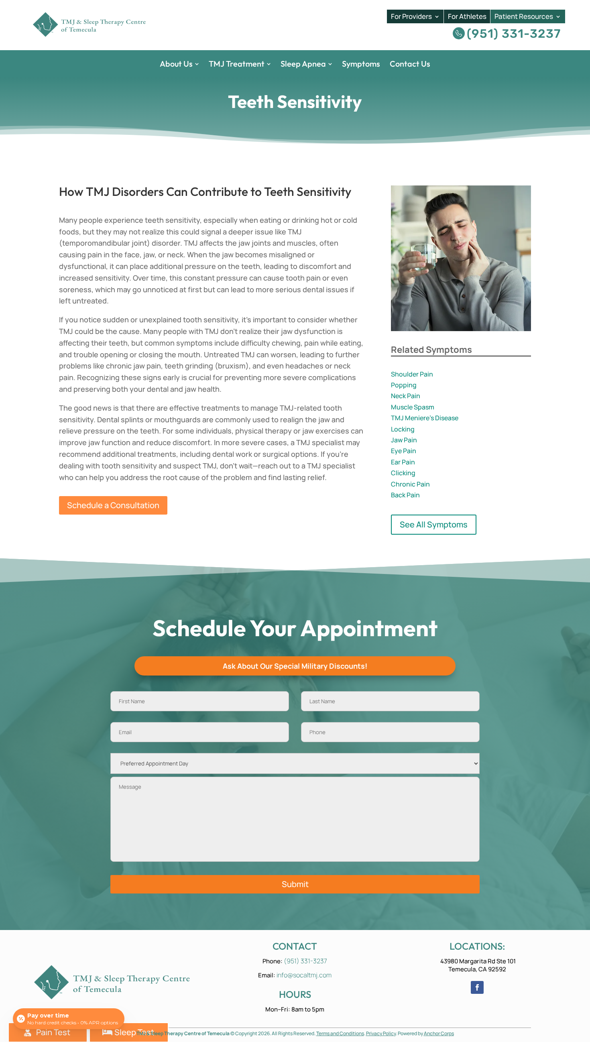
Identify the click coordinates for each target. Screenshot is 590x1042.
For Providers (411, 16)
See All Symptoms (434, 524)
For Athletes (467, 16)
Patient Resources (523, 16)
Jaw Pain (404, 440)
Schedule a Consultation (113, 505)
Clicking (403, 472)
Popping (404, 385)
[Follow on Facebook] (477, 987)
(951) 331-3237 (514, 33)
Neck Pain (405, 395)
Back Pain (405, 494)
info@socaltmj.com (304, 975)
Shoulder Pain (412, 374)
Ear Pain (403, 462)
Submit (295, 884)
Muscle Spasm (412, 407)
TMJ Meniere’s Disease (424, 417)
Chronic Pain (410, 484)
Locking (403, 429)
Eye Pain (403, 450)
